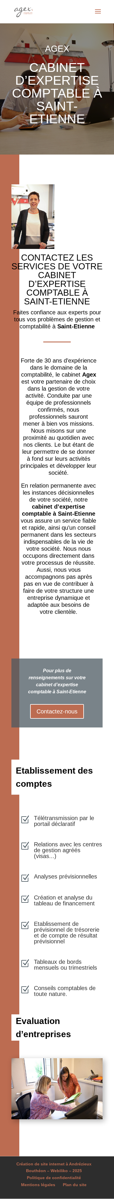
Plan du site (75, 1184)
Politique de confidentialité (54, 1177)
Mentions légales (38, 1184)
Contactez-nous (57, 711)
